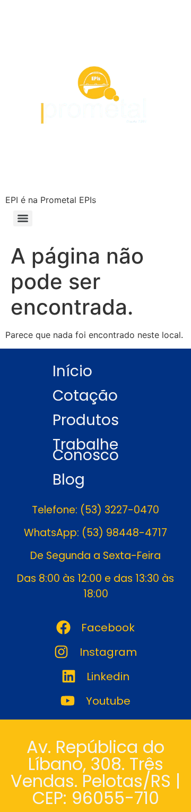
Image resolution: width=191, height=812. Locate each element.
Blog (69, 479)
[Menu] (22, 218)
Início (72, 371)
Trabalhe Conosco (86, 450)
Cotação (85, 395)
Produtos (86, 420)
